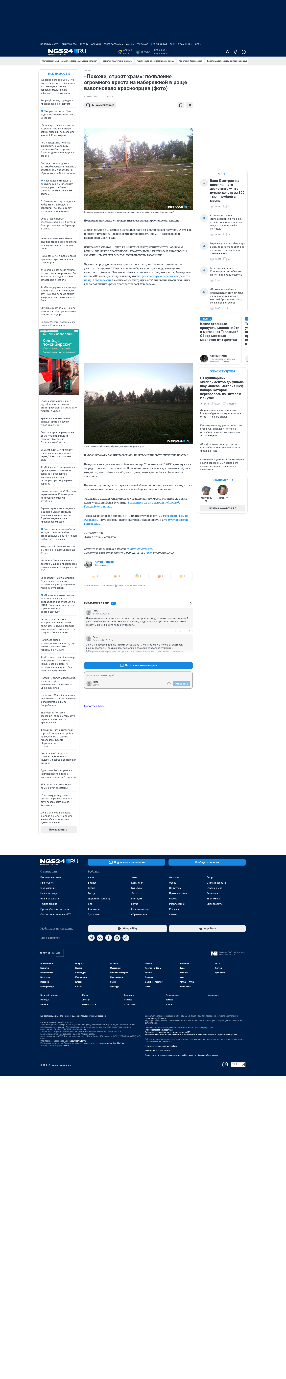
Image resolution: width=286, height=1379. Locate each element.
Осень (172, 882)
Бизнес (92, 882)
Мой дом (136, 898)
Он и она (174, 877)
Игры (198, 44)
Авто (91, 877)
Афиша (130, 44)
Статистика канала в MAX (55, 914)
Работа (173, 898)
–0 (188, 631)
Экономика (213, 898)
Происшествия (178, 893)
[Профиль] (244, 52)
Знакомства (69, 44)
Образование (139, 914)
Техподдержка (48, 903)
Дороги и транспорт (99, 898)
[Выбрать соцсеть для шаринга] (189, 105)
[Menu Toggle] (42, 52)
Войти (96, 685)
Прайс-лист (47, 882)
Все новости (59, 73)
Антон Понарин (105, 561)
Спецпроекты (215, 903)
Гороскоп (142, 44)
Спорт (210, 877)
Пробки (143, 51)
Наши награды (49, 893)
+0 (179, 631)
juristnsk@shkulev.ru (116, 1043)
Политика (175, 888)
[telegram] (91, 937)
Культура (136, 888)
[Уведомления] (236, 52)
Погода (84, 44)
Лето (134, 893)
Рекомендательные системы (158, 1051)
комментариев (102, 105)
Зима (134, 877)
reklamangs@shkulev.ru (155, 1018)
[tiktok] (125, 937)
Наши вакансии (49, 898)
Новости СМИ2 (94, 706)
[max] (117, 937)
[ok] (108, 937)
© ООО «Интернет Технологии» (55, 1065)
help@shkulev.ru (62, 1045)
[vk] (100, 937)
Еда (90, 903)
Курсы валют (159, 44)
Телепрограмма (113, 44)
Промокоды (185, 44)
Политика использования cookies (161, 1046)
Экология (212, 893)
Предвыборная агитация (54, 909)
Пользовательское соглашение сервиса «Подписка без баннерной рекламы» (181, 1055)
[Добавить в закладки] (180, 105)
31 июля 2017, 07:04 (93, 96)
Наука (134, 903)
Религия (174, 909)
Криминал (137, 882)
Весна (91, 888)
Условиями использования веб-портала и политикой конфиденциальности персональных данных (191, 1034)
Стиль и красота (216, 882)
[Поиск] (228, 52)
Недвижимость (49, 44)
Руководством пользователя (159, 1030)
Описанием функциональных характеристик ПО (167, 1032)
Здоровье (93, 914)
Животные (94, 909)
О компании (47, 888)
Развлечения (177, 903)
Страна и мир (214, 888)
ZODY (172, 44)
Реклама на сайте (50, 877)
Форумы (96, 44)
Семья (173, 914)
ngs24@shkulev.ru (78, 1041)
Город (91, 893)
